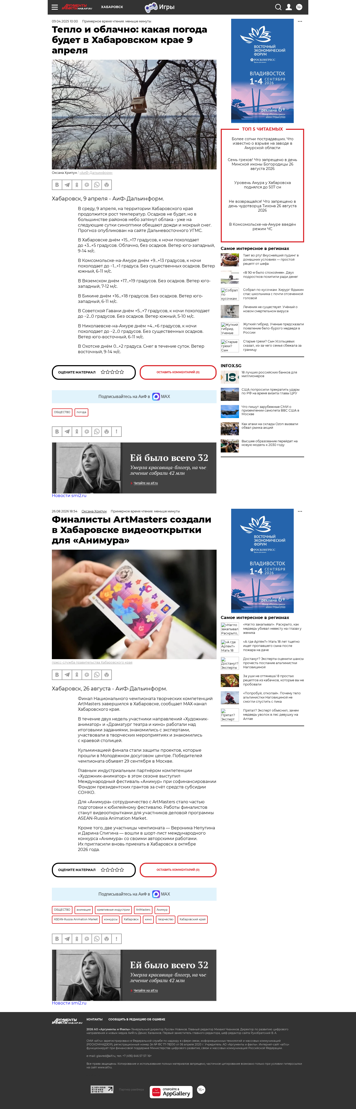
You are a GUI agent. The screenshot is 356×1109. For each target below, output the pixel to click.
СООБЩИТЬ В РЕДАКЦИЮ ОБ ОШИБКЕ (136, 1019)
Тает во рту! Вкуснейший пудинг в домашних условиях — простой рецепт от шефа (271, 259)
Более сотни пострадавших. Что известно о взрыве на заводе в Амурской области (262, 143)
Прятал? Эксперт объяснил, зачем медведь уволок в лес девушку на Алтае (271, 714)
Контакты (94, 1019)
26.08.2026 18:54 (64, 511)
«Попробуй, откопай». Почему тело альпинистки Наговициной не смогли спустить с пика (272, 697)
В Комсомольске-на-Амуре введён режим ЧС (262, 226)
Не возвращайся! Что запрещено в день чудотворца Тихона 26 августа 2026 (263, 206)
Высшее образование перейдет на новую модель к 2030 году (270, 443)
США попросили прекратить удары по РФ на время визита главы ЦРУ (270, 391)
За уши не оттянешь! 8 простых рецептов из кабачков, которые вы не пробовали (273, 680)
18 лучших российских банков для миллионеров (269, 374)
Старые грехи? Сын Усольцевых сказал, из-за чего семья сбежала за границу (272, 345)
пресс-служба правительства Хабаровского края (92, 662)
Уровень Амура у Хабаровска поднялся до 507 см (262, 185)
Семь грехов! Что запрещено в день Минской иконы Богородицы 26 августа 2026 (262, 164)
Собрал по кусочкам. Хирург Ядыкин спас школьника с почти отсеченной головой (273, 294)
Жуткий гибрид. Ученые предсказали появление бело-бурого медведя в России (273, 328)
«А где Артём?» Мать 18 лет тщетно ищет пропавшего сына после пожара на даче (271, 646)
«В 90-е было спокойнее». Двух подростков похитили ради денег (270, 275)
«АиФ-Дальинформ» (96, 173)
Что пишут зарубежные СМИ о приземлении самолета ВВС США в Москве (270, 410)
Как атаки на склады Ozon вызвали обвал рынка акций (270, 426)
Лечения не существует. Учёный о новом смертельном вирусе (270, 309)
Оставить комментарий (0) (178, 372)
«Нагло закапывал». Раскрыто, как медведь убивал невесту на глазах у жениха (272, 628)
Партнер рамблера (131, 1089)
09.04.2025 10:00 (65, 21)
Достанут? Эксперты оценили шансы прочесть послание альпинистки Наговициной (273, 663)
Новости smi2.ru (69, 495)
